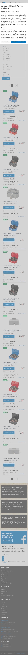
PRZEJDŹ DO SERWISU (18, 42)
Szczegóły (5, 42)
